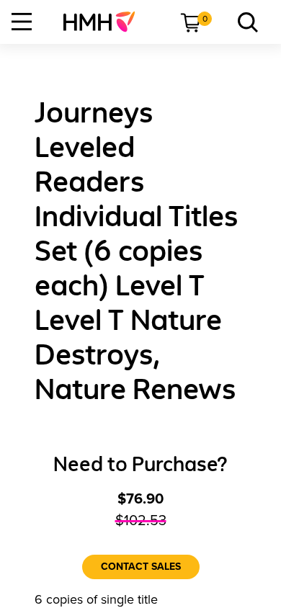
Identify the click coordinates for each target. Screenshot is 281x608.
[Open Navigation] (22, 22)
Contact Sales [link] (141, 566)
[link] (104, 22)
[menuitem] (104, 21)
